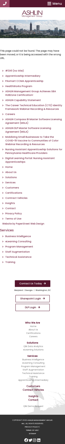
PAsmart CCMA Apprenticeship (24, 81)
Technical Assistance (18, 257)
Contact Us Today (30, 283)
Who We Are (32, 322)
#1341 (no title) (14, 70)
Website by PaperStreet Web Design (23, 223)
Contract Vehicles (16, 198)
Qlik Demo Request (33, 406)
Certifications (13, 193)
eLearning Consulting (18, 241)
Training (10, 262)
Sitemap (32, 433)
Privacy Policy (13, 213)
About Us (10, 172)
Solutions (11, 177)
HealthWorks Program (18, 86)
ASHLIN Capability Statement (23, 100)
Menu (57, 3)
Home (9, 167)
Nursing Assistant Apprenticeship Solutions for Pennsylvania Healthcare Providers (33, 151)
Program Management (19, 246)
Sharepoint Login (31, 298)
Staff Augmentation (17, 252)
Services (10, 182)
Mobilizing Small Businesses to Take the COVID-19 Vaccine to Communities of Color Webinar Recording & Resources (31, 140)
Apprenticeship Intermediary (22, 76)
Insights (10, 203)
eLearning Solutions (33, 349)
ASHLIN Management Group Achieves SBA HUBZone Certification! (30, 93)
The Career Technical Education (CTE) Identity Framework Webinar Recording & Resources (33, 107)
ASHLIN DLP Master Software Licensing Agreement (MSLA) (28, 130)
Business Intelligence (18, 236)
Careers (10, 114)
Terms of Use (13, 218)
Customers (12, 187)
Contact (10, 208)
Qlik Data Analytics (33, 346)
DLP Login (31, 307)
